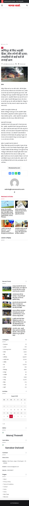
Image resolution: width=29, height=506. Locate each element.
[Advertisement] (14, 27)
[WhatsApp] (16, 173)
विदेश (4, 382)
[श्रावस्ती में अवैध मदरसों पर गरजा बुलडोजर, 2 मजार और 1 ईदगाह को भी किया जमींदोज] (21, 223)
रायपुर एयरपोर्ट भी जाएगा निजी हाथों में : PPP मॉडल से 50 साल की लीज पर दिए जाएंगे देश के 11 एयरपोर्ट (19, 288)
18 (7, 413)
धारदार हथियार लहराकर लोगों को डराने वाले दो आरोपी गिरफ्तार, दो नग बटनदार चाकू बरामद (18, 313)
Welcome (5, 496)
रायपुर (4, 379)
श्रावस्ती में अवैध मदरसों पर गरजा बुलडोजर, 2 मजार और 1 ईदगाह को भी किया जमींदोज (21, 231)
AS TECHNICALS (14, 503)
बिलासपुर (5, 369)
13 (14, 409)
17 (4, 413)
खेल (4, 354)
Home (3, 44)
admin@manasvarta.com (8, 64)
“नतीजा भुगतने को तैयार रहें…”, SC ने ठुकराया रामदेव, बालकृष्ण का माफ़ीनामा (7, 231)
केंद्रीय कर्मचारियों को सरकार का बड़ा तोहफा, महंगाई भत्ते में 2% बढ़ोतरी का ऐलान (21, 212)
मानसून (4, 372)
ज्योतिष (4, 362)
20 (14, 413)
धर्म (4, 367)
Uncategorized (7, 349)
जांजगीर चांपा (6, 359)
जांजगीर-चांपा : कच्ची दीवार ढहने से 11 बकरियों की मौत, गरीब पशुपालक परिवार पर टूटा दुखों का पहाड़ (18, 332)
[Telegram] (19, 173)
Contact (5, 486)
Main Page (6, 494)
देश (7, 44)
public (4, 347)
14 (18, 409)
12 (11, 409)
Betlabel (5, 344)
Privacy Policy (7, 481)
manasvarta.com (14, 168)
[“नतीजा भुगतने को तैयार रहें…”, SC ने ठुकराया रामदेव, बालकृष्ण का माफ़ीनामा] (7, 223)
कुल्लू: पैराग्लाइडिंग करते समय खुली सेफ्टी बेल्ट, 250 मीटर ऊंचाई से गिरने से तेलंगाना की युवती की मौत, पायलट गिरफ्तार (7, 213)
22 (21, 413)
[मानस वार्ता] (14, 5)
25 (7, 416)
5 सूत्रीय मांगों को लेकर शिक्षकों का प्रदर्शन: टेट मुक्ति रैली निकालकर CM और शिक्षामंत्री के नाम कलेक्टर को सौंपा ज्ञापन (19, 322)
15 (21, 409)
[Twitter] (13, 173)
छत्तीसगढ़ (5, 357)
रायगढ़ (4, 377)
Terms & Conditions (8, 484)
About (4, 479)
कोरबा (4, 352)
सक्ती (4, 387)
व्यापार (4, 384)
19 (11, 413)
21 (18, 413)
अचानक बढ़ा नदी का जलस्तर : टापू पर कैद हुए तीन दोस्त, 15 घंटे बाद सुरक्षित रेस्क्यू (18, 296)
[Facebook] (10, 173)
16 (24, 409)
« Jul (3, 423)
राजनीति (5, 374)
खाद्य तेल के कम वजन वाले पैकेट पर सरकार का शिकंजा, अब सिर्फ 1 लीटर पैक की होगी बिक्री (19, 305)
